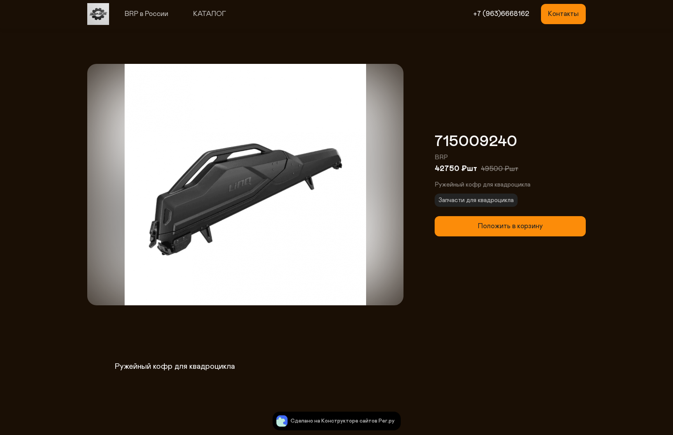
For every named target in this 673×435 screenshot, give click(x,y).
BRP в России (146, 14)
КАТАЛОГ (209, 14)
